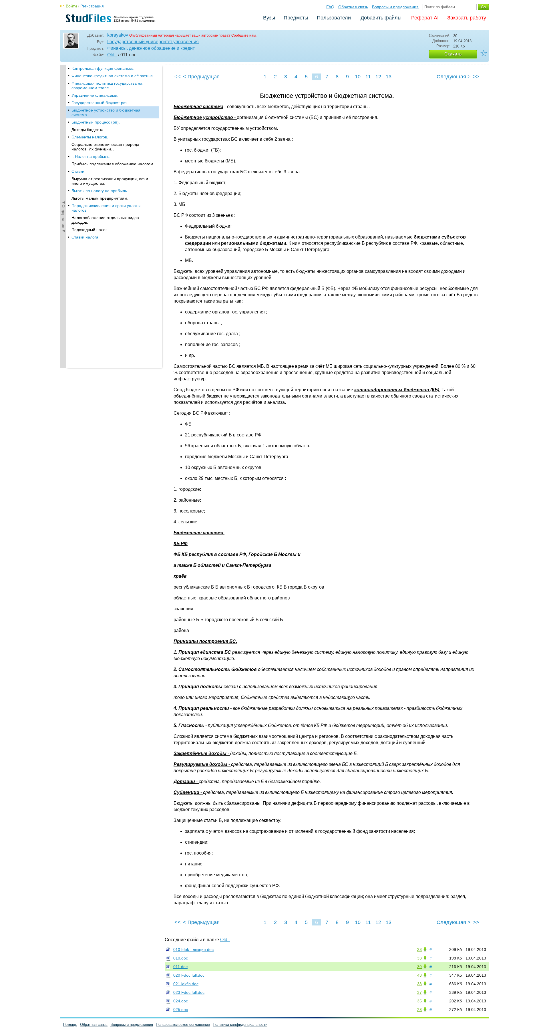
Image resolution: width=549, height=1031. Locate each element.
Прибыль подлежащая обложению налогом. (112, 164)
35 (419, 1001)
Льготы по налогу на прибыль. (99, 190)
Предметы (296, 18)
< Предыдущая (201, 77)
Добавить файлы (381, 18)
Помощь (70, 1024)
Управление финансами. (94, 95)
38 (419, 984)
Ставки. (78, 171)
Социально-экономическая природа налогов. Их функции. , (105, 146)
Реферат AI (425, 18)
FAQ (330, 7)
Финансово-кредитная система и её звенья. (112, 75)
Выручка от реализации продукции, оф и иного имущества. (109, 181)
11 (368, 77)
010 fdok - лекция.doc (193, 949)
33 (419, 949)
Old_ (112, 54)
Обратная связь (353, 7)
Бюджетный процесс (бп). (95, 122)
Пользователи (334, 18)
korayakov (117, 35)
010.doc (180, 958)
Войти (71, 6)
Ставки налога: (85, 237)
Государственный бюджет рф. (99, 102)
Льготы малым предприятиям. (99, 198)
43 (419, 975)
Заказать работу (466, 18)
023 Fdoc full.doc (188, 992)
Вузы (269, 18)
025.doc (180, 1009)
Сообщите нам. (243, 35)
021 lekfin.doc (185, 984)
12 (378, 77)
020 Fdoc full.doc (188, 975)
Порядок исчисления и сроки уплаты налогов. (105, 207)
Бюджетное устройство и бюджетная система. (105, 112)
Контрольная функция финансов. (102, 68)
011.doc (180, 966)
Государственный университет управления (153, 41)
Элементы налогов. (89, 137)
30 (419, 966)
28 (419, 1009)
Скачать (453, 53)
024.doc (180, 1001)
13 (388, 77)
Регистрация (92, 6)
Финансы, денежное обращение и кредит (151, 48)
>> (476, 77)
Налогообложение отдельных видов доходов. (105, 220)
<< (177, 77)
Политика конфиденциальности (240, 1024)
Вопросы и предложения (395, 7)
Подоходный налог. (89, 229)
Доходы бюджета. (88, 129)
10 (358, 77)
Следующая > (454, 77)
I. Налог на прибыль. (90, 156)
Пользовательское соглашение (183, 1024)
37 (419, 992)
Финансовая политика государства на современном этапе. (106, 85)
